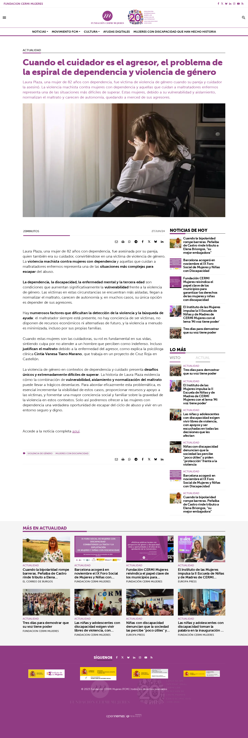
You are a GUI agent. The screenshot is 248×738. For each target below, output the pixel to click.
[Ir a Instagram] (234, 3)
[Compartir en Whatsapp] (129, 241)
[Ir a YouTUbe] (238, 3)
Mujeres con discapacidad (72, 453)
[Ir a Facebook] (218, 3)
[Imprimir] (123, 241)
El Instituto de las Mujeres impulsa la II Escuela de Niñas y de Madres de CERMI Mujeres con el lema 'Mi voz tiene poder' (201, 314)
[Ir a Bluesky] (226, 3)
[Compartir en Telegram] (136, 241)
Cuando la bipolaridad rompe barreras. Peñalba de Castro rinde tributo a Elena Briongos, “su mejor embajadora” (201, 245)
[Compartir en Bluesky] (155, 241)
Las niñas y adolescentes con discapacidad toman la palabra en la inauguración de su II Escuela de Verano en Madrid (201, 630)
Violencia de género (40, 453)
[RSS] (242, 3)
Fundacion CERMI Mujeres (23, 3)
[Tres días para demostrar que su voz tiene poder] (175, 333)
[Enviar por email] (116, 241)
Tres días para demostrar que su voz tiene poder (201, 330)
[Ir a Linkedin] (230, 3)
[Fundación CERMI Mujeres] (124, 18)
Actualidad (32, 50)
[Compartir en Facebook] (142, 241)
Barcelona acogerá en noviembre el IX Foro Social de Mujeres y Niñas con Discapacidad (201, 265)
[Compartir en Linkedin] (162, 241)
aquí (75, 431)
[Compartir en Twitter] (149, 241)
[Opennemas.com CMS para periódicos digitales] (124, 716)
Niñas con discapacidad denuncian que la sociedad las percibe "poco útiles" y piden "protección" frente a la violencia (200, 455)
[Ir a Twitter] (222, 3)
